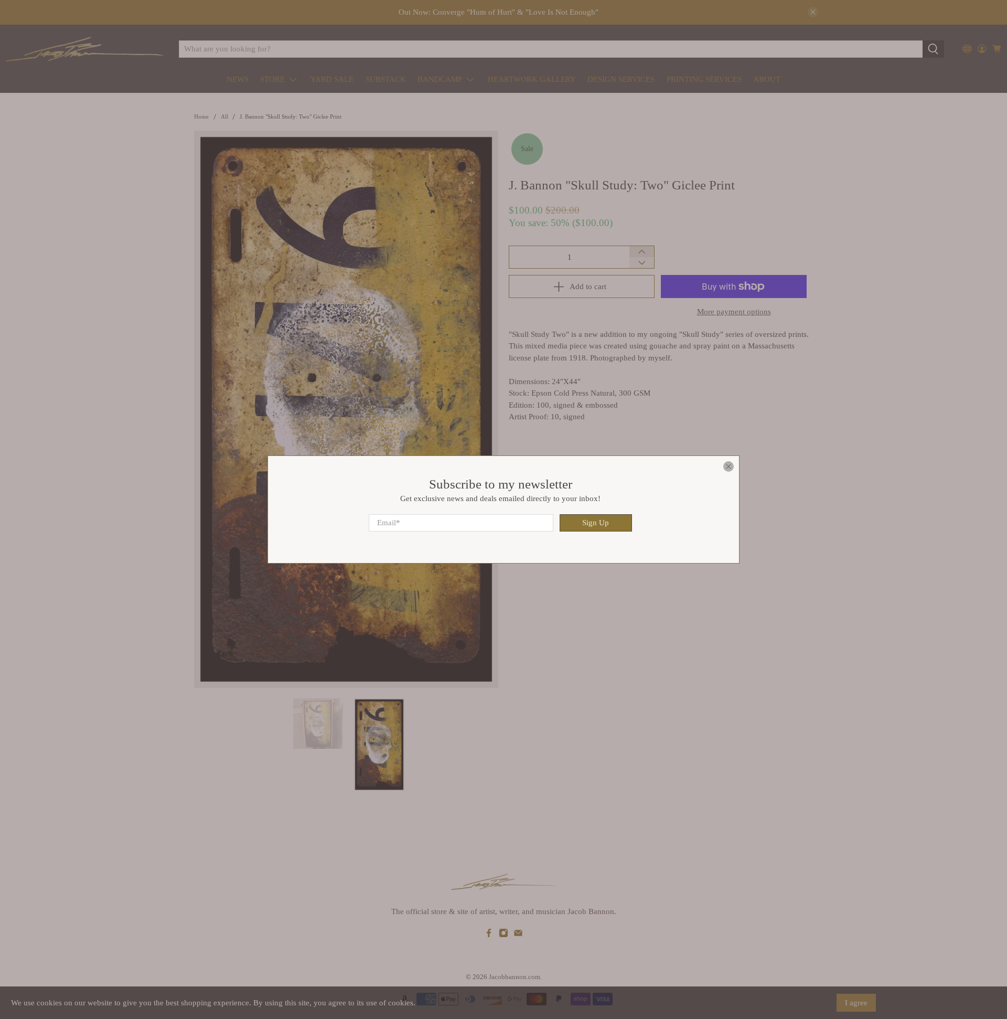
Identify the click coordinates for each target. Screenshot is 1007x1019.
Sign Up (595, 522)
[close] (728, 466)
